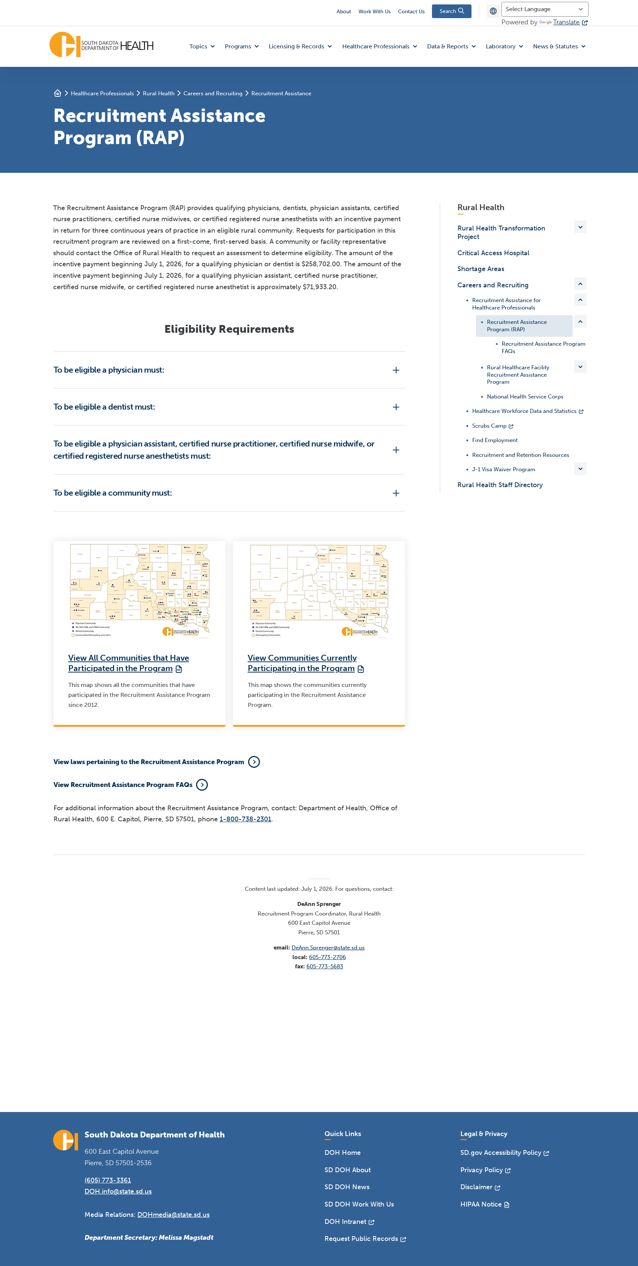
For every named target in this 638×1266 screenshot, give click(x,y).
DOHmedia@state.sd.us (173, 1215)
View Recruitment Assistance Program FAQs (123, 785)
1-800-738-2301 (245, 819)
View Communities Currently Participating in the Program (302, 663)
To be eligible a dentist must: (104, 407)
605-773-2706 (327, 957)
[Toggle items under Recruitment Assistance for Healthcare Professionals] (580, 299)
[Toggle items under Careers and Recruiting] (580, 283)
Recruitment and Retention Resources (520, 455)
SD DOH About (348, 1170)
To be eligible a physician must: (109, 370)
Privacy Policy (481, 1170)
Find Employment (495, 440)
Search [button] (448, 11)
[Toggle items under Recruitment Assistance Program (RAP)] (580, 321)
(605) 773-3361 (108, 1180)
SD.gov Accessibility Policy (500, 1153)
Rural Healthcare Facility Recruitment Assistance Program (518, 374)
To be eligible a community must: (113, 493)
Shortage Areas (480, 269)
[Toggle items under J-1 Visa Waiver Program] (580, 468)
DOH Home (343, 1153)
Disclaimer (476, 1187)
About (344, 11)
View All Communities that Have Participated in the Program (128, 663)
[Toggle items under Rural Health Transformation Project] (580, 226)
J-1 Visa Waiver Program (503, 469)
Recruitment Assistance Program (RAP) (517, 326)
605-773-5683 (324, 966)
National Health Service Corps (525, 396)
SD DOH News (347, 1187)
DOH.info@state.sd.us (118, 1191)
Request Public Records (361, 1239)
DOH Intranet (345, 1222)
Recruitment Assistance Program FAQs (544, 348)
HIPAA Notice (481, 1204)
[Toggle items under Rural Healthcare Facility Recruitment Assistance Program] (580, 366)
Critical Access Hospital (493, 253)
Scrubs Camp (489, 425)
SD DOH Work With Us (359, 1204)
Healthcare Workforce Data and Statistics (524, 411)
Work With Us (375, 11)
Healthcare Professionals (102, 93)
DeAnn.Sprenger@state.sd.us (328, 947)
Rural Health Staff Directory (500, 485)
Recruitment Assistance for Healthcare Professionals (506, 304)
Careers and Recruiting (213, 93)
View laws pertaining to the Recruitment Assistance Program (149, 762)
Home (57, 93)
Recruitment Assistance (281, 93)
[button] (204, 46)
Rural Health (159, 93)
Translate (566, 22)
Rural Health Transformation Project (501, 232)
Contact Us (411, 11)
